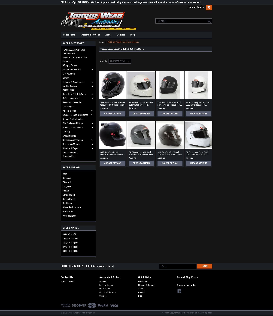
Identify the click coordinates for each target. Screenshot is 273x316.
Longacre (67, 186)
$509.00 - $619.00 (71, 238)
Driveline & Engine (71, 148)
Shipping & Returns (90, 34)
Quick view (112, 97)
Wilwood (67, 182)
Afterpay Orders (70, 65)
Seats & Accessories (72, 102)
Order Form (69, 34)
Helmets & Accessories (73, 82)
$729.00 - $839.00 (71, 247)
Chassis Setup (69, 135)
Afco (65, 174)
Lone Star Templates (202, 313)
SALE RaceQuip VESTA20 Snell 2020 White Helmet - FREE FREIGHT (141, 103)
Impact (66, 190)
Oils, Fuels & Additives (73, 123)
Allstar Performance (72, 207)
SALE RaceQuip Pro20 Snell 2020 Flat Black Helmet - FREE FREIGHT (170, 153)
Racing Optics (69, 199)
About (108, 34)
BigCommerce (176, 313)
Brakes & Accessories (73, 140)
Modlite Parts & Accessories (70, 88)
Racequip (67, 178)
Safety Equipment (71, 98)
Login (190, 7)
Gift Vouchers (69, 73)
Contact (121, 34)
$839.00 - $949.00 (71, 251)
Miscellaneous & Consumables (70, 154)
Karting (66, 78)
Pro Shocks (68, 211)
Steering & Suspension (73, 127)
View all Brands (69, 215)
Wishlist (102, 281)
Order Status (104, 289)
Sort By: (103, 61)
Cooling (66, 131)
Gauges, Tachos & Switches (75, 114)
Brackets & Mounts (71, 144)
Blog (132, 34)
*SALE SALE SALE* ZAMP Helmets (75, 59)
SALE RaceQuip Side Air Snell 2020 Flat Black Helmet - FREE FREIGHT (170, 103)
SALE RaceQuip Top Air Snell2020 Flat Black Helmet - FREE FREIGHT (112, 153)
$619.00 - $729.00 (71, 242)
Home (101, 42)
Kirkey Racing (69, 194)
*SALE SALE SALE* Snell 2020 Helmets (74, 51)
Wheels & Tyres (69, 110)
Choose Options (112, 113)
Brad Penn (67, 203)
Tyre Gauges (68, 106)
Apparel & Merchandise (73, 119)
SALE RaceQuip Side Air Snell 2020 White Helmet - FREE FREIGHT (198, 103)
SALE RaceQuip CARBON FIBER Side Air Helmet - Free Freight (112, 103)
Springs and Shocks (72, 69)
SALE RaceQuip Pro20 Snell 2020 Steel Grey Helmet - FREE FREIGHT (141, 153)
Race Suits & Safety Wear (74, 94)
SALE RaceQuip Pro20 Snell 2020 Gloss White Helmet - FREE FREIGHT (197, 153)
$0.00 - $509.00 (69, 234)
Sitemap (102, 296)
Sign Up (200, 7)
